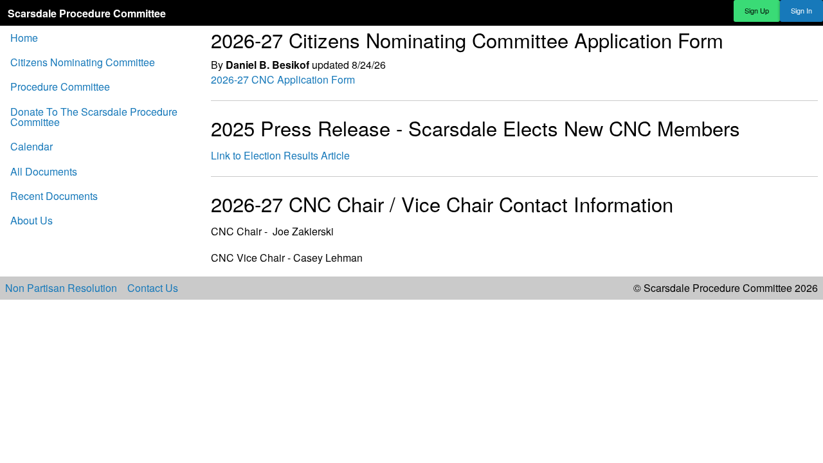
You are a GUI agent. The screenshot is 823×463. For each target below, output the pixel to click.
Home (24, 37)
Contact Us (152, 288)
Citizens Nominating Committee (82, 62)
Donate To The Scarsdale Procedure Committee (93, 116)
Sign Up (757, 10)
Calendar (31, 146)
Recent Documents (54, 195)
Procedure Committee (60, 86)
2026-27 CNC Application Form (283, 79)
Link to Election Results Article (280, 155)
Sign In (801, 10)
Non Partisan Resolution (61, 288)
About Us (31, 220)
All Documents (43, 171)
